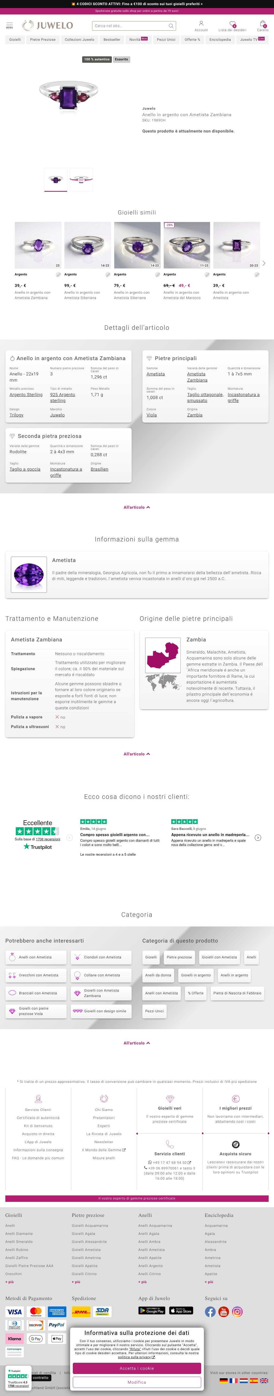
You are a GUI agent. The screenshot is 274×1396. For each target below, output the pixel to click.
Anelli (251, 957)
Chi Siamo (104, 1110)
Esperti (104, 1126)
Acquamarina (216, 1225)
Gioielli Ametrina (86, 1258)
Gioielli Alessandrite (89, 1241)
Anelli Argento (150, 1266)
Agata (210, 1233)
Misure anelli (104, 1158)
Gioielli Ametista (86, 1250)
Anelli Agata (148, 1233)
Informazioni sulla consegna (38, 1150)
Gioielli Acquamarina (90, 1225)
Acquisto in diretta (38, 1134)
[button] (9, 25)
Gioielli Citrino (84, 1274)
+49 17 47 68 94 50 (170, 1162)
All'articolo (134, 508)
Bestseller (112, 39)
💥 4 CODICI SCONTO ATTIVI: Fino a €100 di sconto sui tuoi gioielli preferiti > (137, 4)
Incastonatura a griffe (244, 398)
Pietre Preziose (43, 39)
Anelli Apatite (150, 1258)
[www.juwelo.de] (224, 1380)
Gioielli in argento (196, 975)
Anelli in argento (234, 975)
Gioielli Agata (84, 1233)
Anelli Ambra (149, 1241)
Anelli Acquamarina (155, 1225)
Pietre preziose (179, 957)
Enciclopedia (220, 39)
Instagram (237, 1311)
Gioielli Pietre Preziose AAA (29, 1266)
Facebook (210, 1311)
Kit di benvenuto (38, 1126)
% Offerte (196, 993)
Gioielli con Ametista (219, 957)
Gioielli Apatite (85, 1266)
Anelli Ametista (151, 1250)
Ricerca (171, 25)
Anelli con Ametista (161, 993)
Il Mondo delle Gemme (101, 1150)
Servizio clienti (169, 1154)
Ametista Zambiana (197, 377)
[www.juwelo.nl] (244, 1380)
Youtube (223, 1311)
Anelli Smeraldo (19, 1241)
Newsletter (103, 1142)
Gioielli (15, 39)
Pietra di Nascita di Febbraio (237, 993)
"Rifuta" (135, 1349)
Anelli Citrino (149, 1274)
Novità (138, 39)
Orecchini (13, 1274)
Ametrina (213, 1258)
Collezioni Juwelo (79, 39)
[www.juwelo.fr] (234, 1380)
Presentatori (104, 1118)
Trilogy (17, 415)
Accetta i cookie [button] (137, 1369)
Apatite (211, 1274)
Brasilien (99, 469)
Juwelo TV (252, 39)
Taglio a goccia (25, 469)
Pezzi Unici (166, 39)
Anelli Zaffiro (16, 1258)
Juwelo (57, 415)
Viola (152, 415)
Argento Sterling (26, 395)
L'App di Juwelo (38, 1142)
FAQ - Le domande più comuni (38, 1158)
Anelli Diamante (19, 1233)
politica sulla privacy (134, 1357)
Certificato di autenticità (38, 1118)
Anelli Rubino (16, 1250)
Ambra (210, 1250)
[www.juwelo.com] (264, 1380)
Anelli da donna (158, 975)
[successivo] (263, 263)
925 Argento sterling (62, 398)
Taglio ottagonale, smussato (205, 398)
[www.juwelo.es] (254, 1380)
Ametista (156, 374)
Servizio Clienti (38, 1110)
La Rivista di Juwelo (103, 1134)
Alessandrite (216, 1241)
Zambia (195, 415)
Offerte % (192, 39)
